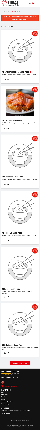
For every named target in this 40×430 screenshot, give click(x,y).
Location (3, 397)
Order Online (4, 394)
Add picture (34, 33)
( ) (35, 3)
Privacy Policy (5, 404)
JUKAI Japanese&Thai (10, 371)
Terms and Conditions (7, 402)
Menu (2, 392)
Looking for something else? (20, 363)
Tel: (6, 413)
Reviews (3, 399)
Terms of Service (23, 427)
